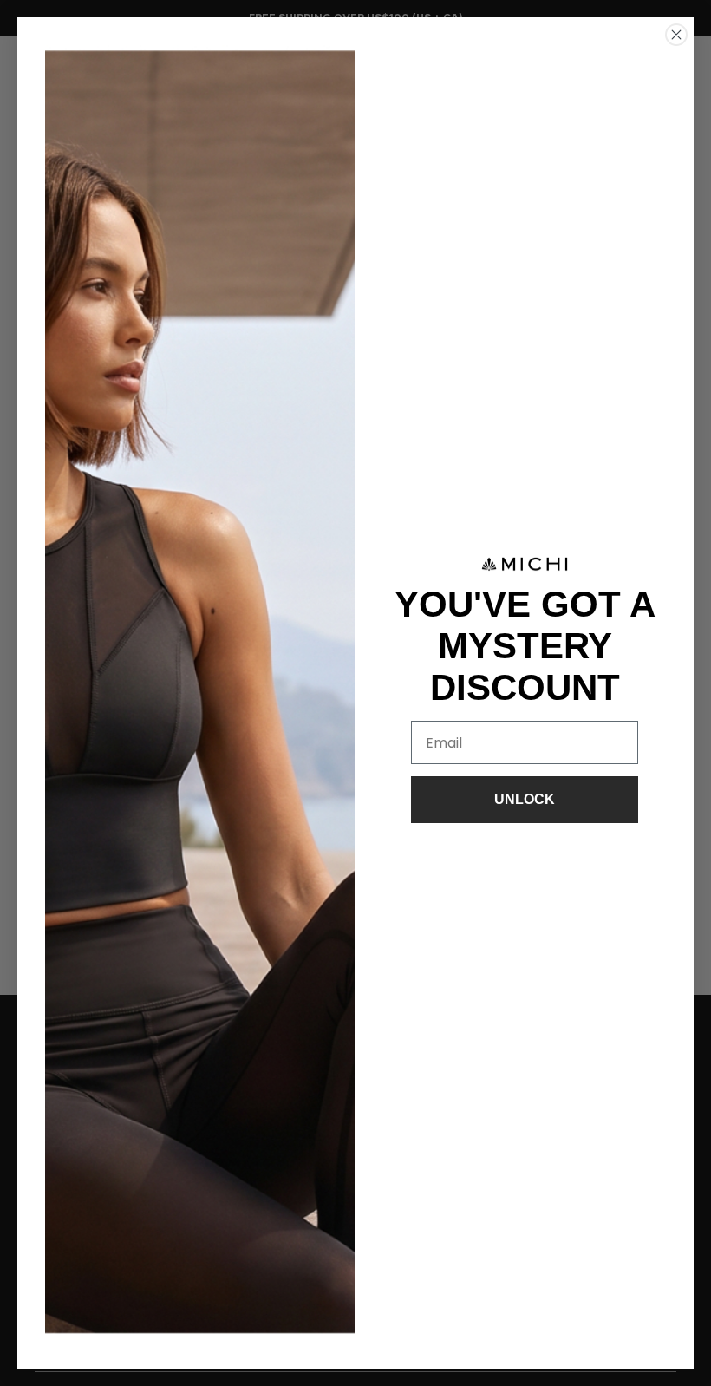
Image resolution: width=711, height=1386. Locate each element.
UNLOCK (524, 799)
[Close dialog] (676, 34)
